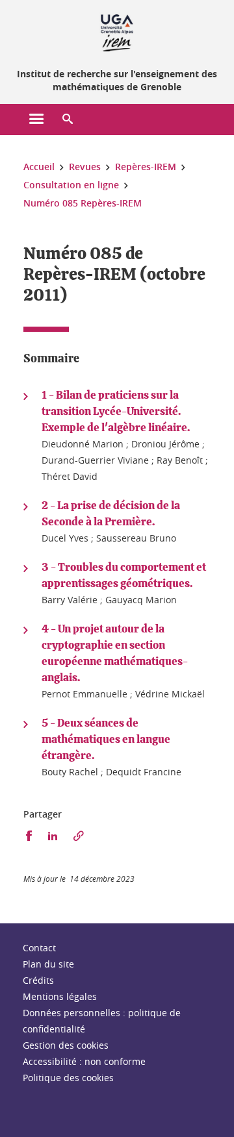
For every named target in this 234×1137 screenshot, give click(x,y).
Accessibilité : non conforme (84, 1061)
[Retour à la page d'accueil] (117, 31)
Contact (39, 948)
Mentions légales (60, 996)
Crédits (38, 980)
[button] (67, 119)
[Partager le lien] (78, 836)
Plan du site (48, 964)
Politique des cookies (68, 1077)
